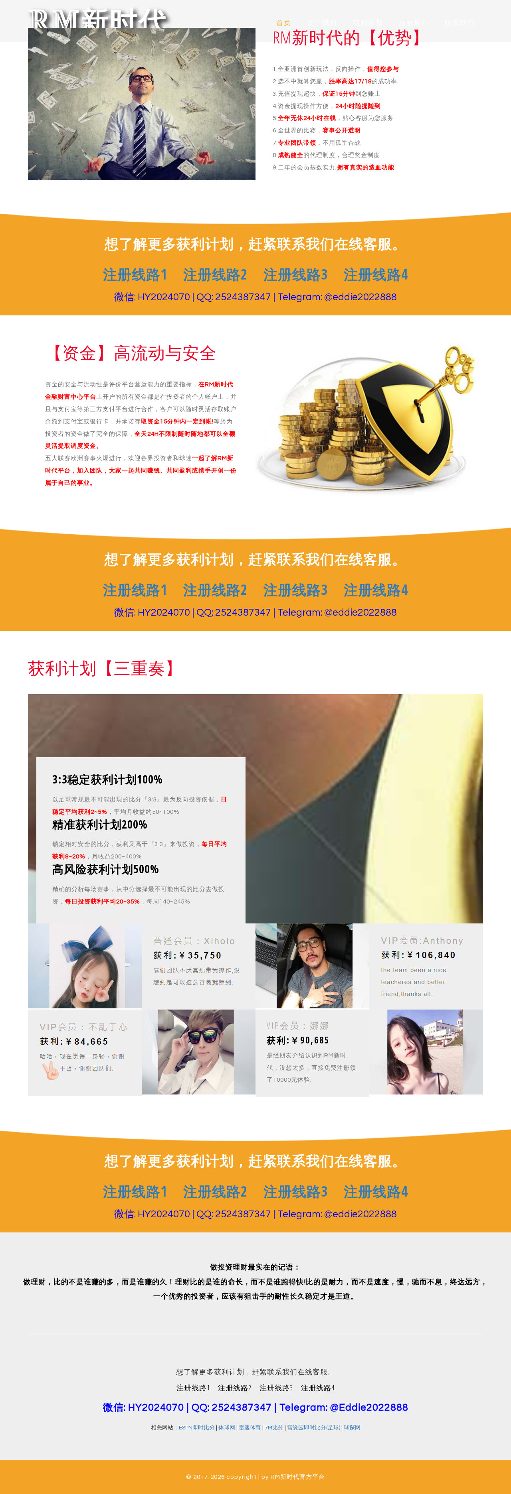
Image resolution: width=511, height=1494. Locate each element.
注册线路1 (135, 274)
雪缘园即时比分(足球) (313, 1428)
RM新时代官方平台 (298, 1477)
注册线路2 (215, 274)
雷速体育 (250, 1428)
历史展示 (414, 23)
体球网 (226, 1428)
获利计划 (368, 23)
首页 (283, 23)
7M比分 (274, 1428)
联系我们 (460, 23)
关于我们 (322, 23)
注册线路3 (295, 274)
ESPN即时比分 (197, 1428)
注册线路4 (376, 274)
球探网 (352, 1428)
